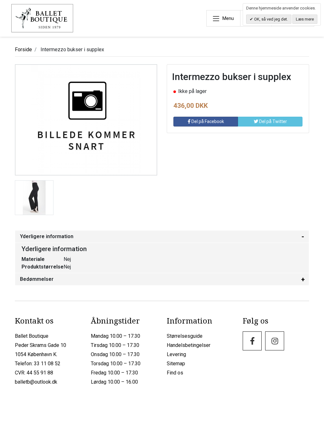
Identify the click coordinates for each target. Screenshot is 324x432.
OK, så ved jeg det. (270, 19)
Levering (176, 354)
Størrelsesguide (184, 336)
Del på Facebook (207, 121)
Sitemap (176, 364)
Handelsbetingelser (188, 345)
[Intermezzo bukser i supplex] (34, 197)
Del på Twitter (272, 121)
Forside (23, 49)
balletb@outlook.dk (36, 382)
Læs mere (305, 19)
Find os (175, 373)
